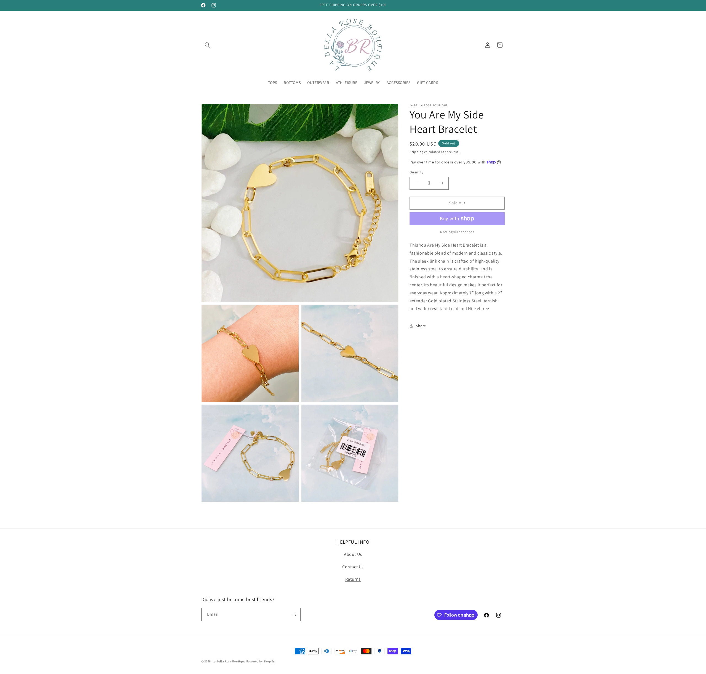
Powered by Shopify (260, 661)
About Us (353, 554)
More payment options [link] (457, 232)
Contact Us (353, 567)
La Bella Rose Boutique (229, 661)
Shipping (417, 152)
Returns (353, 579)
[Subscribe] (294, 614)
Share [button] (421, 325)
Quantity (416, 172)
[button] (207, 45)
